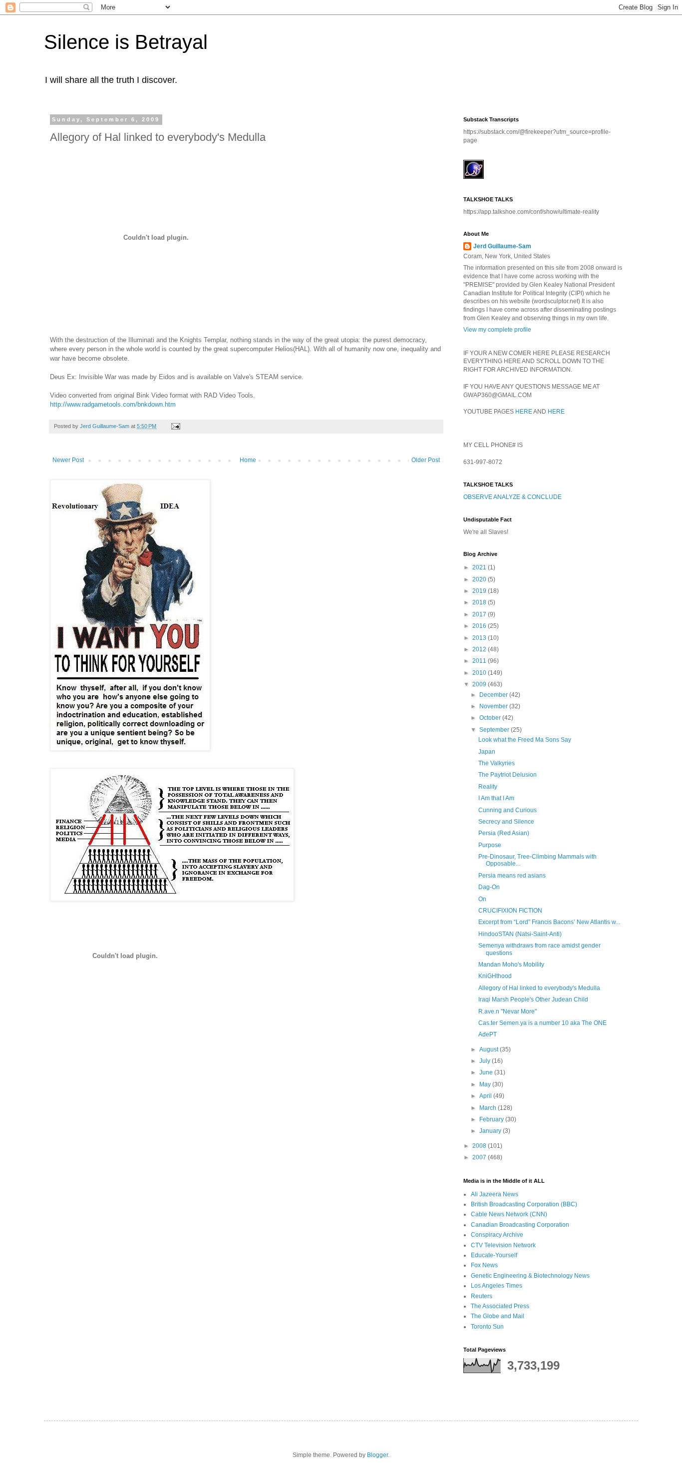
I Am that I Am (496, 798)
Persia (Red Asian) (503, 833)
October (490, 717)
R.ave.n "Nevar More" (507, 1011)
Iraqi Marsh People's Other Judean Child (533, 999)
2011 (480, 660)
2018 (480, 602)
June (486, 1072)
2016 (480, 625)
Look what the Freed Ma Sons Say (524, 739)
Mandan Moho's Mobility (511, 964)
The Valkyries (496, 763)
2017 (480, 614)
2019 (480, 590)
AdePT (487, 1034)
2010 (480, 672)
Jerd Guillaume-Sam (502, 246)
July (485, 1060)
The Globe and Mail (497, 1316)
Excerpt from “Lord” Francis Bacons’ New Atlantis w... (549, 922)
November (494, 706)
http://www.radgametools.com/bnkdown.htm (113, 404)
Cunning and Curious (507, 810)
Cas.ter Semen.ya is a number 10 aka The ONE (542, 1022)
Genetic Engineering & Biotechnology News (530, 1275)
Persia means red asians (512, 875)
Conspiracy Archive (497, 1234)
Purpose (489, 845)
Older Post (425, 460)
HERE (523, 411)
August (489, 1049)
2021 (480, 567)
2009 (480, 684)
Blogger (377, 1455)
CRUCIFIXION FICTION (510, 910)
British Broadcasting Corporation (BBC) (524, 1204)
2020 (480, 579)
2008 (480, 1145)
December (494, 694)
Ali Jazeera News (494, 1194)
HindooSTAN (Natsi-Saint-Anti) (520, 934)
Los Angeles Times (496, 1285)
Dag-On (489, 887)
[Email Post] (175, 426)
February (492, 1119)
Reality (487, 786)
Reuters (481, 1296)
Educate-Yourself (494, 1255)
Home (248, 460)
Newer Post (68, 460)
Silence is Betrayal (126, 42)
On (482, 899)
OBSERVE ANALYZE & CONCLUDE (512, 496)
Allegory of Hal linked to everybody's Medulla (539, 988)
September (495, 729)
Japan (486, 751)
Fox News (484, 1265)
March (488, 1107)
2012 (480, 649)
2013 (480, 637)
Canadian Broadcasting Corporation (520, 1224)
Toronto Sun (487, 1326)
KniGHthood (495, 976)
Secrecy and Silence (506, 821)
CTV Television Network (503, 1245)
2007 (480, 1157)
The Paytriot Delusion (507, 774)
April (486, 1095)
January (491, 1130)
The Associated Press (500, 1306)
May (485, 1084)
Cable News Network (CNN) (509, 1214)
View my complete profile (497, 329)
